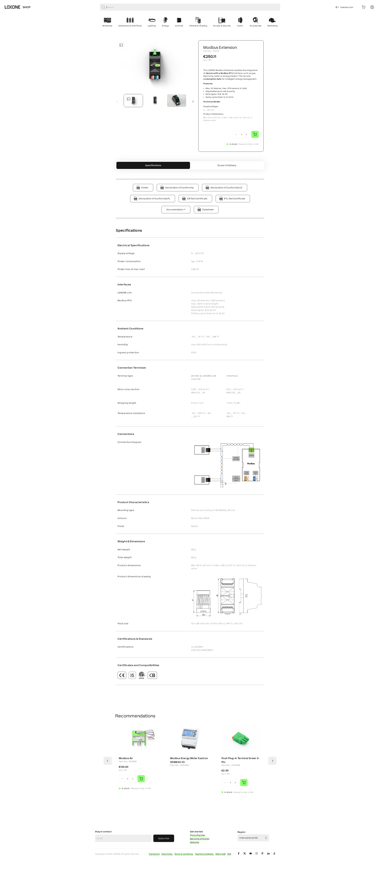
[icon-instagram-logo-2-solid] (256, 856)
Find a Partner (197, 835)
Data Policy (167, 854)
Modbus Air (126, 758)
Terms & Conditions (183, 854)
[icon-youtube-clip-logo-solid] (250, 856)
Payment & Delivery (204, 854)
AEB (229, 854)
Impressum (154, 854)
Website (194, 842)
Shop (26, 7)
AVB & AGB (220, 854)
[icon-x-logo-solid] (244, 856)
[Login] (372, 7)
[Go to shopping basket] (363, 7)
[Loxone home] (12, 7)
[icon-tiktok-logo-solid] (274, 856)
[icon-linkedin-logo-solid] (268, 856)
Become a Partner (199, 838)
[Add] (141, 778)
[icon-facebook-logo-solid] (239, 856)
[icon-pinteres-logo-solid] (262, 856)
